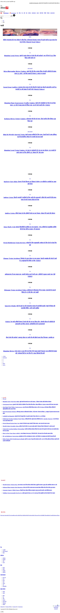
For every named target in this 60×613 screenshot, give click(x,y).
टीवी (3, 561)
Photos (4, 603)
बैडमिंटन (4, 572)
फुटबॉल (4, 571)
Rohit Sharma (35, 515)
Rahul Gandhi (50, 515)
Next (4, 363)
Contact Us (15, 607)
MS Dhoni (45, 515)
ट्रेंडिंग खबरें (4, 399)
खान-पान (4, 577)
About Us (2, 607)
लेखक (4, 592)
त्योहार (4, 583)
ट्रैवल (3, 579)
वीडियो (45, 13)
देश (17, 13)
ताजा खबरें (4, 397)
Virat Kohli (40, 515)
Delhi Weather (29, 515)
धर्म (3, 585)
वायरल (38, 13)
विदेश (20, 13)
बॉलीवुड (4, 558)
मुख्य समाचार (52, 13)
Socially (13, 13)
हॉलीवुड (4, 560)
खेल (26, 13)
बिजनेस (48, 13)
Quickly (6, 13)
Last (4, 365)
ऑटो (24, 13)
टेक (22, 13)
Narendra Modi (16, 515)
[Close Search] (14, 15)
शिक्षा (4, 553)
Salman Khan (56, 515)
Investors (20, 607)
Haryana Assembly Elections (6, 515)
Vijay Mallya (23, 515)
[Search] (0, 10)
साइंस (4, 593)
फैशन (4, 580)
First (4, 356)
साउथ (4, 562)
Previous (5, 358)
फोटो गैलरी (41, 13)
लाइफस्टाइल (34, 13)
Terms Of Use (9, 607)
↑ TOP (2, 611)
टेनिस (4, 569)
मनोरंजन (29, 13)
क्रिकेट (4, 568)
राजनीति (4, 550)
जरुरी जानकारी (30, 68)
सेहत (3, 582)
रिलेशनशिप (4, 586)
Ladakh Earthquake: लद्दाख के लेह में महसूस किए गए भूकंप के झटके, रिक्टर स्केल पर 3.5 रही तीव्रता (40, 3)
